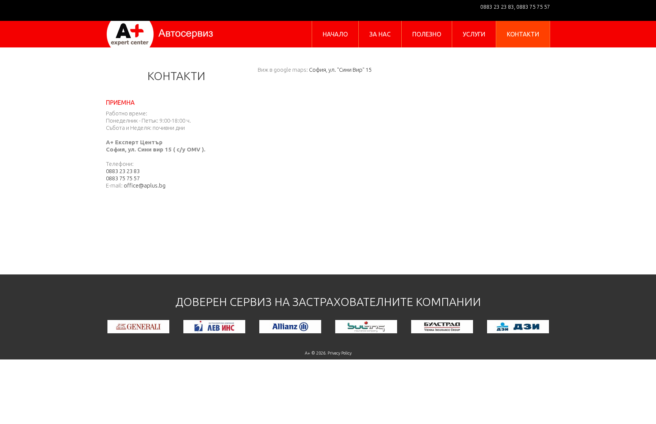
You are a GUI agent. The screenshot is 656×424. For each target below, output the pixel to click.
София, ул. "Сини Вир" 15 (340, 69)
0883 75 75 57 (532, 7)
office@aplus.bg (145, 185)
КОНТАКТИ (523, 34)
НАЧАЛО (335, 34)
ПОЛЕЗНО (426, 34)
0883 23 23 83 (497, 7)
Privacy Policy (340, 353)
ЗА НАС (380, 34)
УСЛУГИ (474, 34)
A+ (307, 353)
